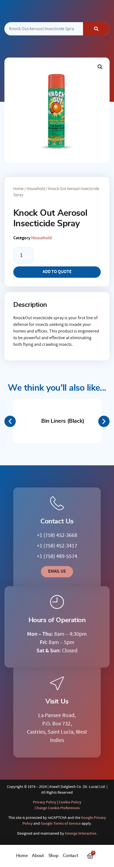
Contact (70, 855)
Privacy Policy (44, 802)
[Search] (96, 28)
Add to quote (57, 272)
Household (36, 188)
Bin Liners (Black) (62, 421)
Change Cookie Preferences (57, 808)
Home (22, 855)
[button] (100, 67)
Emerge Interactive (80, 833)
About (38, 855)
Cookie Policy (70, 802)
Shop (53, 855)
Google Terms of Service (61, 823)
